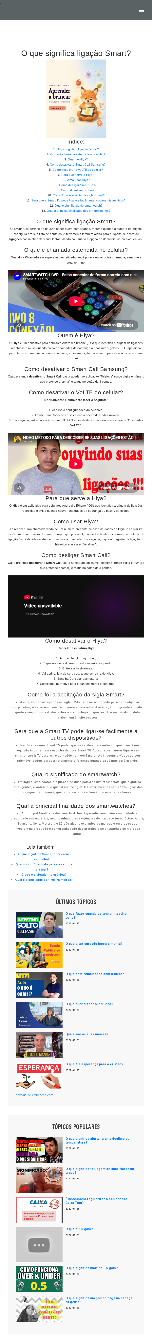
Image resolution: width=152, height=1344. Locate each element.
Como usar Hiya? (78, 180)
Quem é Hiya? (78, 159)
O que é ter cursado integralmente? (94, 944)
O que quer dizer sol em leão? (89, 1004)
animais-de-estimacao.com (34, 1095)
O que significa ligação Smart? (78, 149)
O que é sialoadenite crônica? (44, 874)
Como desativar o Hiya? (77, 190)
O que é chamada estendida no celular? (77, 154)
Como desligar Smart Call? (78, 185)
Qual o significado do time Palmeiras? (44, 880)
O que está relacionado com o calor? (95, 974)
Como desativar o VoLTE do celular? (77, 169)
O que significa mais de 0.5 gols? (92, 1268)
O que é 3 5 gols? (79, 1229)
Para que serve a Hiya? (77, 174)
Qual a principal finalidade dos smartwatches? (78, 210)
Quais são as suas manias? (87, 1034)
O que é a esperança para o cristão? (95, 1064)
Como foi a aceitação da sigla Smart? (78, 195)
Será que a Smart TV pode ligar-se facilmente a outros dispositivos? (78, 200)
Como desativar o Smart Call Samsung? (78, 164)
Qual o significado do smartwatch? (79, 205)
